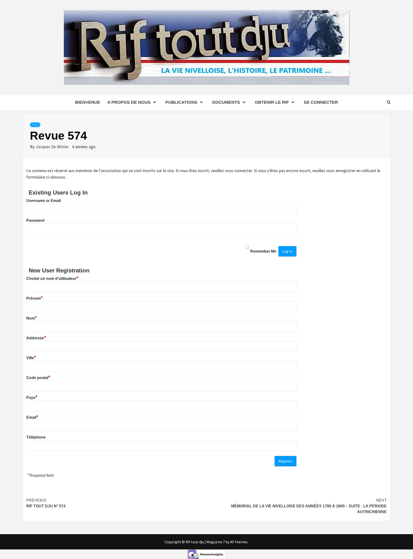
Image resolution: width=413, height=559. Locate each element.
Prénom (34, 298)
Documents (226, 102)
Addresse (36, 338)
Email (32, 417)
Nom (31, 318)
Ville (31, 358)
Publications (181, 102)
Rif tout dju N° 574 (45, 503)
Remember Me (263, 251)
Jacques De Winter (52, 146)
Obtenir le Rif (272, 102)
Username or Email (43, 201)
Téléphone (36, 437)
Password (35, 220)
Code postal (38, 378)
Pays (32, 398)
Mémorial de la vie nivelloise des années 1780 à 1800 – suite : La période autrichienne (309, 506)
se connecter (321, 102)
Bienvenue (87, 102)
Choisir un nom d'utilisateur (52, 279)
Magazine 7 (215, 541)
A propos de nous (129, 102)
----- (35, 124)
